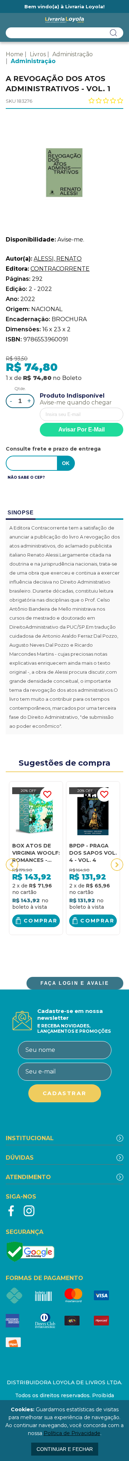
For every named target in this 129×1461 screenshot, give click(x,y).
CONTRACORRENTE (60, 268)
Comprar (41, 920)
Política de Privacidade (72, 1433)
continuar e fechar (65, 1449)
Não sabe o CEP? (26, 477)
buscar (113, 32)
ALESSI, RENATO (58, 258)
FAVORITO (47, 794)
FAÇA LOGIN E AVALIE (74, 983)
